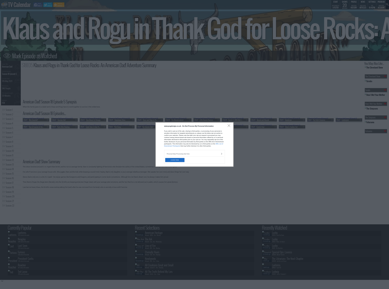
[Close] (229, 126)
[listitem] (194, 154)
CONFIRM (175, 160)
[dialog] (194, 144)
